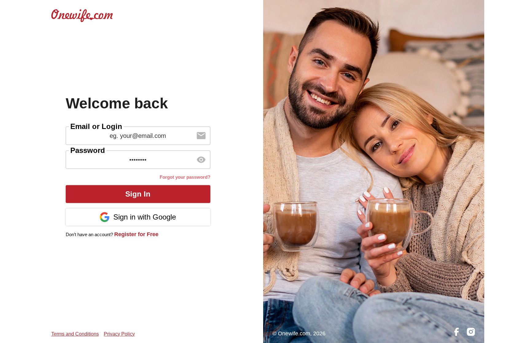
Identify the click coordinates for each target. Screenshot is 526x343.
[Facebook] (456, 332)
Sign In (137, 194)
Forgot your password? (185, 177)
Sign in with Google (144, 217)
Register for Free (136, 234)
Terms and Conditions (75, 334)
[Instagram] (471, 332)
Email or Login (96, 126)
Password (87, 150)
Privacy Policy (119, 334)
